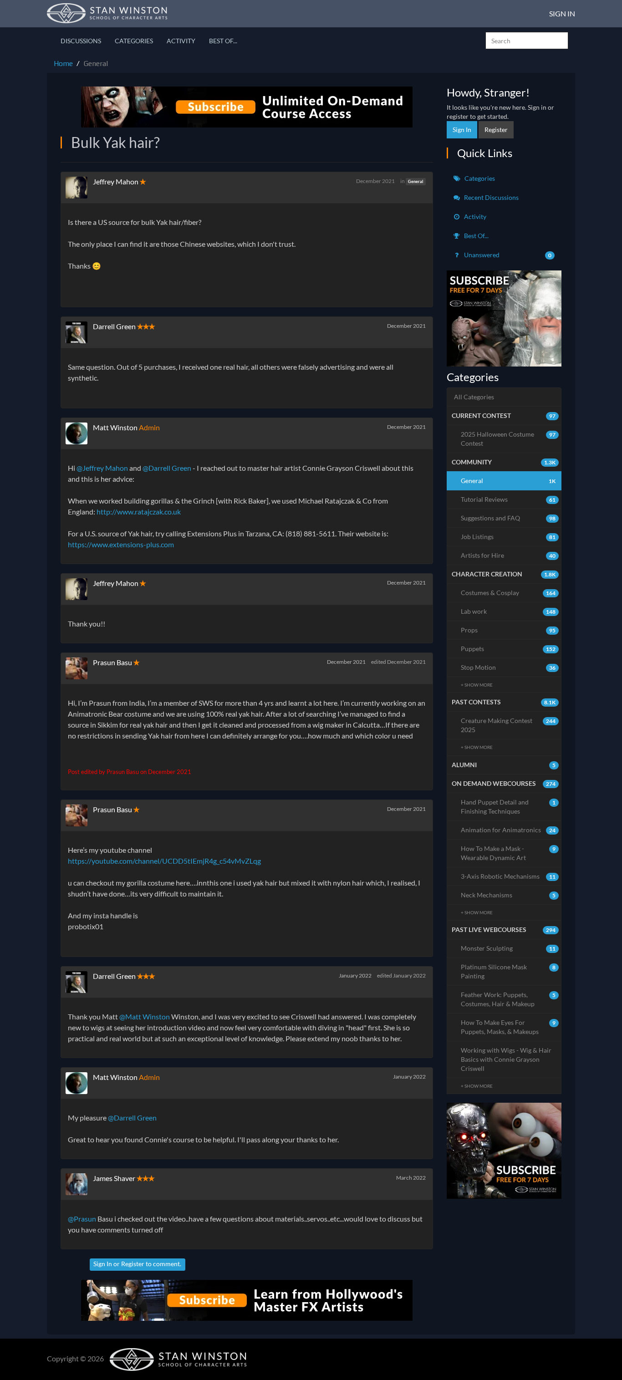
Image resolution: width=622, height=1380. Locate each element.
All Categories (474, 397)
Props (508, 630)
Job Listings (508, 536)
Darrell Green (114, 326)
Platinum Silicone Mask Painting (508, 971)
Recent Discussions (491, 197)
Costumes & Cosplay (508, 592)
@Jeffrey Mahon (102, 467)
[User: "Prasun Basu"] (79, 668)
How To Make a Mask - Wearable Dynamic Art (508, 853)
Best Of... (223, 41)
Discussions (81, 41)
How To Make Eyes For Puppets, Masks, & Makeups (508, 1026)
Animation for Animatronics (508, 830)
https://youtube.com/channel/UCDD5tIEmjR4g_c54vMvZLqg (164, 860)
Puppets (508, 648)
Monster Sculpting (508, 948)
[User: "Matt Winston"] (79, 433)
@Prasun (82, 1218)
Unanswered (507, 255)
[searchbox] (526, 40)
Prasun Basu (112, 662)
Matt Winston (115, 427)
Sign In (562, 13)
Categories (134, 41)
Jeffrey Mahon (115, 181)
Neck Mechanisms (508, 895)
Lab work (508, 611)
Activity (181, 41)
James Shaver (114, 1178)
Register (132, 1264)
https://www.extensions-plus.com (121, 544)
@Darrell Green (167, 467)
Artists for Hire (508, 555)
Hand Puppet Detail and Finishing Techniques (508, 806)
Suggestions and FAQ (508, 518)
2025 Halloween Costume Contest (508, 438)
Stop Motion (508, 667)
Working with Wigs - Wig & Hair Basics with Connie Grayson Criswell (506, 1059)
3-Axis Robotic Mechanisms (508, 876)
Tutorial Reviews (508, 499)
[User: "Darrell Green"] (79, 332)
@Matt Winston (144, 1016)
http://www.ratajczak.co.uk (139, 511)
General (415, 181)
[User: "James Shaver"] (79, 1184)
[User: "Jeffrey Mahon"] (79, 188)
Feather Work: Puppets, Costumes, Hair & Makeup (508, 999)
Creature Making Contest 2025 (508, 725)
